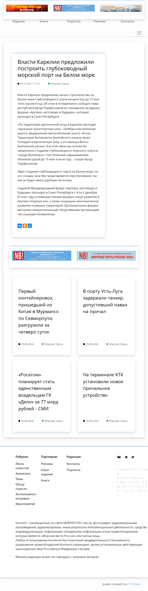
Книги (44, 21)
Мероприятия (24, 504)
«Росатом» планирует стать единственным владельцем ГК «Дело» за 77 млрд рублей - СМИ (38, 391)
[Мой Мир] (30, 226)
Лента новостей (22, 466)
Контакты (127, 21)
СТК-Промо (133, 584)
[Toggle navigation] (139, 33)
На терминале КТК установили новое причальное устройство (103, 384)
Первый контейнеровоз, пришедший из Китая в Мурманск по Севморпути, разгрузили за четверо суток (38, 311)
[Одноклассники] (25, 226)
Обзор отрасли (21, 486)
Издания (19, 21)
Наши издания (47, 472)
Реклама (100, 21)
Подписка (73, 21)
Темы (19, 479)
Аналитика (23, 474)
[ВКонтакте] (20, 226)
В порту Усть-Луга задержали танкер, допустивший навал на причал (105, 301)
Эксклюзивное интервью (24, 496)
